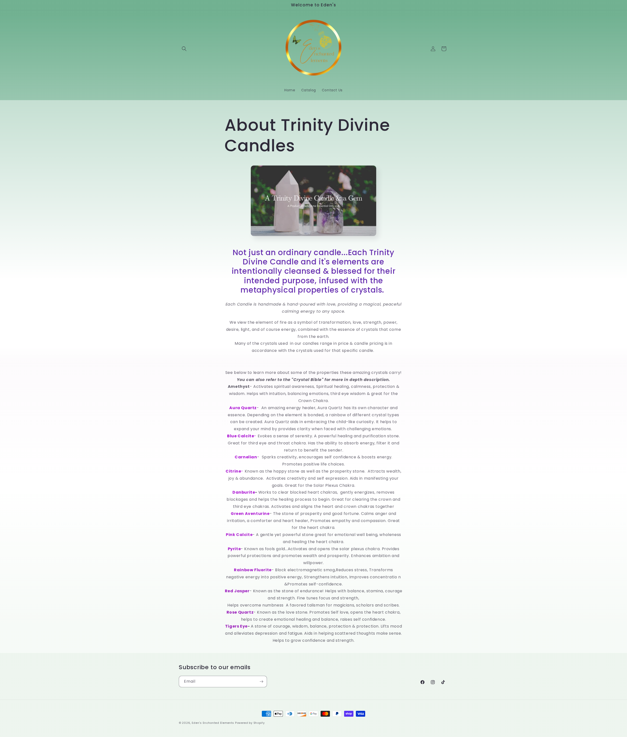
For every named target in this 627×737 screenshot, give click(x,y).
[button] (184, 48)
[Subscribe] (261, 681)
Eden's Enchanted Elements (213, 723)
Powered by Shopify (250, 723)
